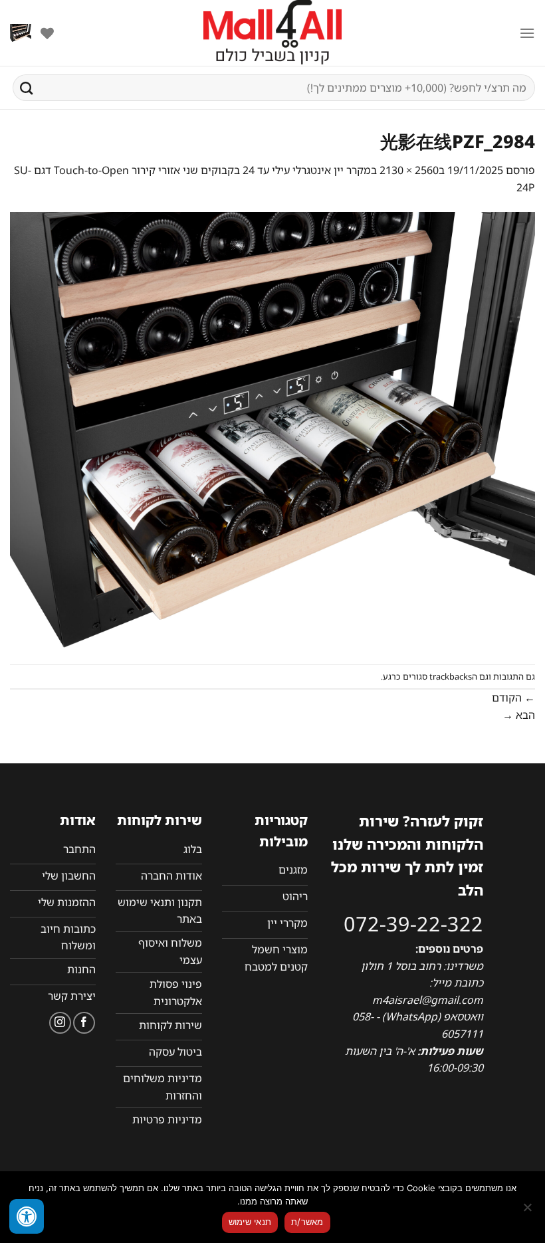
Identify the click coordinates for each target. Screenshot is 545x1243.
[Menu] (527, 33)
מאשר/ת (307, 1221)
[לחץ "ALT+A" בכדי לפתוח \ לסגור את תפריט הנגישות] (26, 1216)
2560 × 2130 (409, 170)
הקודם (513, 697)
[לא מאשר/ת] (528, 1211)
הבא (518, 715)
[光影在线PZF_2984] (272, 429)
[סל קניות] (20, 32)
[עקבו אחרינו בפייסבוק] (84, 1023)
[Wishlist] (47, 33)
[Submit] (27, 87)
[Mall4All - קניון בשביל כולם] (272, 33)
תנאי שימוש (250, 1221)
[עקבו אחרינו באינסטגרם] (60, 1023)
